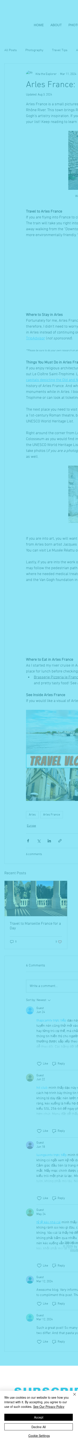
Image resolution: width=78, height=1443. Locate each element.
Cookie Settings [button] (39, 1435)
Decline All (38, 1427)
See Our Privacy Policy (48, 1406)
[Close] (72, 1397)
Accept (38, 1417)
